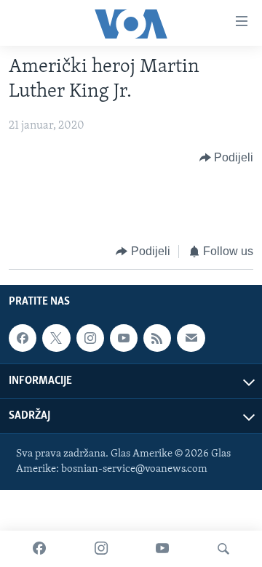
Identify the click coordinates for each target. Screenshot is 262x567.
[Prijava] (191, 338)
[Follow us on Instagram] (90, 338)
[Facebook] (39, 549)
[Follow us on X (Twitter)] (56, 338)
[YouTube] (162, 549)
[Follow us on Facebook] (22, 338)
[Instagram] (101, 549)
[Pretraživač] (223, 549)
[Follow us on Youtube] (124, 338)
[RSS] (157, 338)
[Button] (226, 157)
